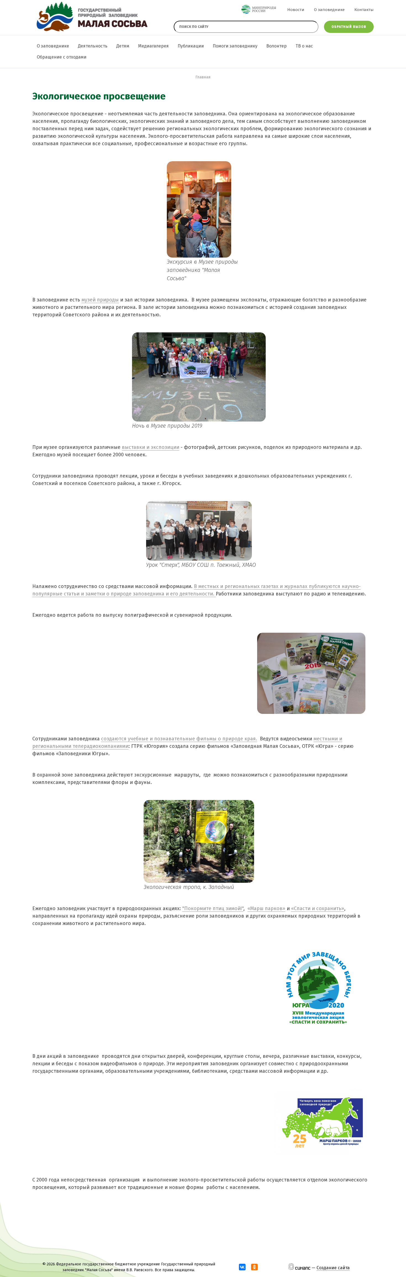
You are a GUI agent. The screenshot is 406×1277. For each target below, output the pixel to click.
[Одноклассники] (254, 1267)
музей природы (100, 300)
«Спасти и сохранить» (317, 908)
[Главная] (91, 17)
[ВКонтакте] (242, 1267)
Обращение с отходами (61, 57)
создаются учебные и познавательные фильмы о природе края (178, 739)
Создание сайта (333, 1267)
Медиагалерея (153, 46)
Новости (295, 9)
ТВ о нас (304, 46)
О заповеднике (329, 9)
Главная (203, 77)
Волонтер (276, 46)
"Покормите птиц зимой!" (212, 908)
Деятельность (92, 46)
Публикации (191, 46)
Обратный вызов (348, 27)
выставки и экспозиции (150, 447)
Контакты (364, 9)
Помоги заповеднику (235, 46)
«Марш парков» (266, 908)
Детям (122, 46)
